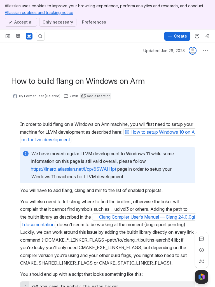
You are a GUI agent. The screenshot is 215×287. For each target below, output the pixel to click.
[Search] (40, 36)
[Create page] (201, 261)
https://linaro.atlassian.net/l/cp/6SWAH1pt (73, 169)
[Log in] (207, 36)
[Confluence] (29, 36)
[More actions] (205, 50)
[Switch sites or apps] (17, 36)
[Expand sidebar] (7, 36)
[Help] (197, 36)
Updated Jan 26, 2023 (164, 50)
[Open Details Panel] (201, 250)
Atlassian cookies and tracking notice (39, 12)
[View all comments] (201, 238)
